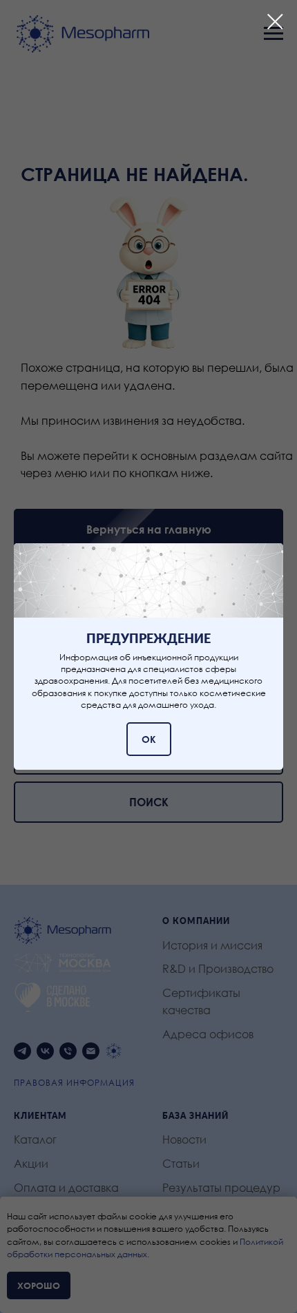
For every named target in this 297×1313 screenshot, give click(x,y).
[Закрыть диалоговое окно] (275, 21)
